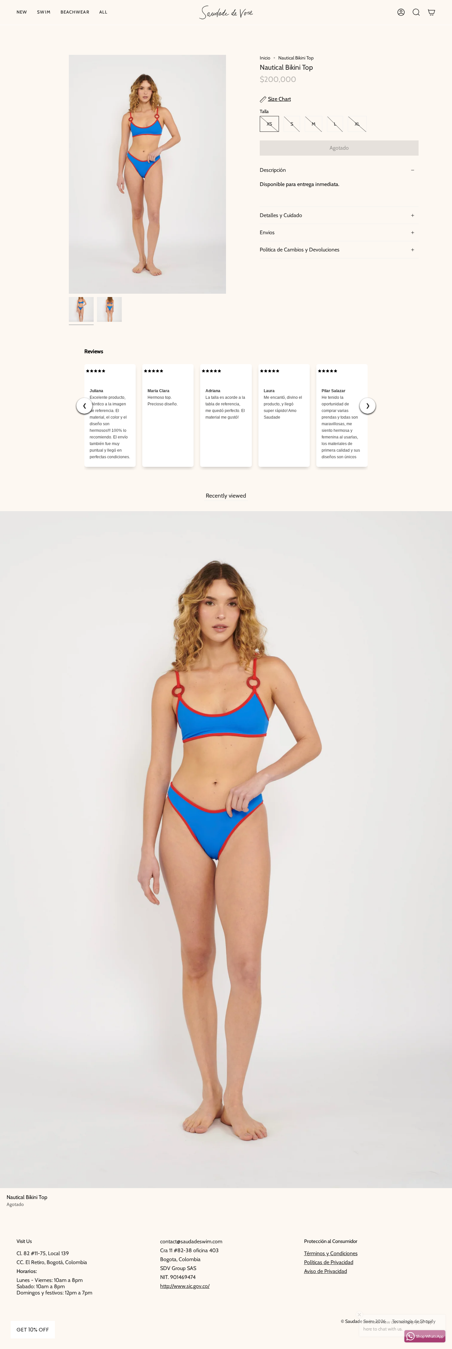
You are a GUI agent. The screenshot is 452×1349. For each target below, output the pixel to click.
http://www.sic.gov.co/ (184, 1286)
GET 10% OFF (33, 1329)
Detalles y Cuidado (281, 215)
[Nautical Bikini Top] (81, 309)
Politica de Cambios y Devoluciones (299, 250)
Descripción (273, 170)
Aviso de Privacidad (325, 1271)
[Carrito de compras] (431, 12)
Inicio (265, 58)
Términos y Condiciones (331, 1253)
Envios (267, 233)
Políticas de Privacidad (328, 1262)
